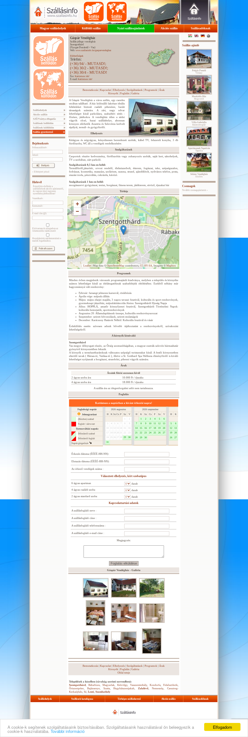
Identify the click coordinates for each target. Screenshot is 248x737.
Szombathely (102, 691)
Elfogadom (222, 727)
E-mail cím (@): (39, 213)
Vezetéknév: (38, 198)
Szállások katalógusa (82, 698)
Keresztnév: (37, 206)
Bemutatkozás (90, 89)
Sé (85, 691)
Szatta (106, 688)
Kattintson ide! (82, 76)
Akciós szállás (169, 28)
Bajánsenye (93, 688)
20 (117, 432)
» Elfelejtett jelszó (40, 172)
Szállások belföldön (43, 123)
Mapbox (171, 265)
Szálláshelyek (39, 110)
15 (125, 428)
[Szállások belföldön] (93, 11)
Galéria (135, 93)
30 (129, 437)
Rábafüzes (94, 684)
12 (114, 428)
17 (107, 432)
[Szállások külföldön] (116, 11)
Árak (162, 89)
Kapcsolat (105, 89)
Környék (113, 93)
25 (111, 437)
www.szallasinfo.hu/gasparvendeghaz (93, 50)
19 (114, 432)
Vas (92, 47)
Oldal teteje (123, 672)
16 (129, 428)
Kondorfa (155, 684)
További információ (68, 731)
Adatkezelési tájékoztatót (44, 231)
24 (107, 437)
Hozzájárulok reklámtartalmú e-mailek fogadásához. (47, 239)
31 (107, 442)
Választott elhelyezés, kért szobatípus (124, 476)
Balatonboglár (199, 123)
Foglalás (124, 93)
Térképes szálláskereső (129, 698)
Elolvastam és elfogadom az (45, 229)
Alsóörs (199, 175)
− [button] (77, 211)
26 (114, 437)
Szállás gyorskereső (42, 132)
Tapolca (199, 149)
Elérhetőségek (76, 56)
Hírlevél (37, 182)
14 (121, 428)
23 (129, 432)
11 (111, 428)
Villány (199, 71)
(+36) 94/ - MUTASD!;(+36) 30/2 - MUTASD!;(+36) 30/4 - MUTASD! (89, 68)
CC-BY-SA (146, 265)
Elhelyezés (119, 89)
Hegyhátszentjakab (123, 688)
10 (107, 428)
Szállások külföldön (43, 127)
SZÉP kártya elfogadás (44, 119)
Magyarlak (108, 684)
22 (125, 432)
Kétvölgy (122, 684)
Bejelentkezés (40, 143)
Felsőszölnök (170, 684)
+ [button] (77, 204)
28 (121, 437)
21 (121, 432)
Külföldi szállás (91, 28)
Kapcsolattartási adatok (124, 503)
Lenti (91, 691)
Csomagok (188, 186)
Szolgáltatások (135, 89)
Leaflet (87, 265)
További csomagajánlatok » (195, 190)
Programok (151, 89)
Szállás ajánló (190, 45)
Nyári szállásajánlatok (131, 28)
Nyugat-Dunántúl (79, 47)
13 (117, 428)
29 (125, 437)
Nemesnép (157, 688)
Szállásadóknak (200, 28)
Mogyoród (199, 97)
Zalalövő (143, 688)
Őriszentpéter (76, 688)
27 (117, 437)
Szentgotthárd (77, 44)
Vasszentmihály (138, 684)
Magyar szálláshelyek (53, 28)
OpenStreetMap (115, 265)
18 (111, 432)
